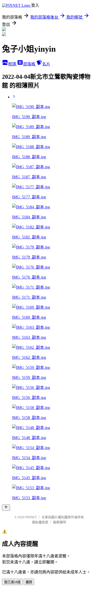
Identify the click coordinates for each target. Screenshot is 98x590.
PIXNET (31, 517)
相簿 (12, 64)
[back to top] (6, 507)
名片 (46, 64)
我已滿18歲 (12, 582)
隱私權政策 (40, 522)
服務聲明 (59, 522)
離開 (29, 582)
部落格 (29, 64)
